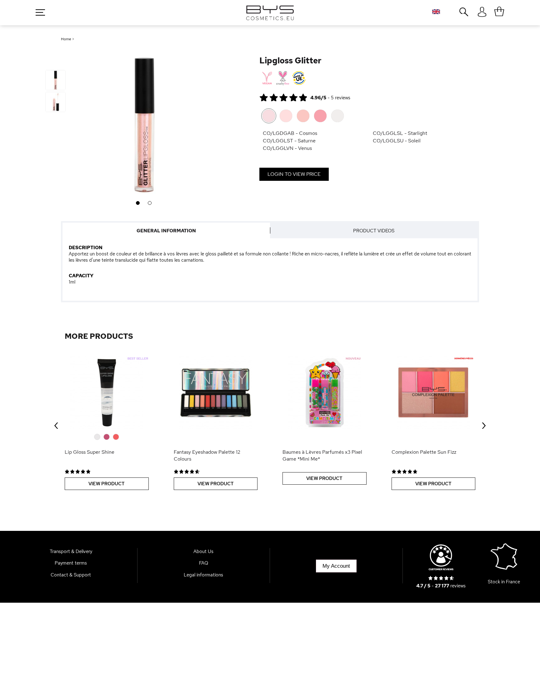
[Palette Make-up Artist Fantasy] (216, 392)
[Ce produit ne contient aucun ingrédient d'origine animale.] (266, 78)
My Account (336, 566)
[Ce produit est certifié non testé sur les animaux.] (283, 78)
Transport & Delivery (71, 551)
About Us (203, 551)
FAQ (203, 563)
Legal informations (203, 575)
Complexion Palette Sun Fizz (424, 452)
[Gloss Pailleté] (55, 80)
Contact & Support (71, 575)
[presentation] (56, 424)
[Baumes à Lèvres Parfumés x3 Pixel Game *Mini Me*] (324, 392)
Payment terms (71, 563)
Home (66, 39)
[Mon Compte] (482, 12)
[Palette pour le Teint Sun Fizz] (434, 392)
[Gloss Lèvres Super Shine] (107, 392)
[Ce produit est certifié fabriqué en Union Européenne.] (299, 78)
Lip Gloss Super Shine (89, 452)
